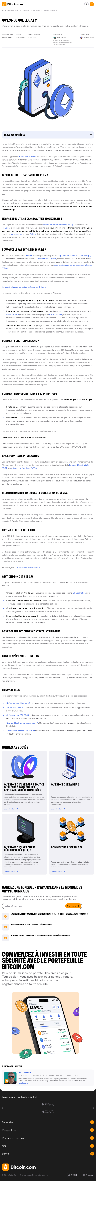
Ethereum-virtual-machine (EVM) (58, 224)
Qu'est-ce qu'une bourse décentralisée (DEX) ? (19, 848)
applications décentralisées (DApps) (74, 255)
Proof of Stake (55, 314)
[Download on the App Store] (48, 1111)
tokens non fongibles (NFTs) (24, 468)
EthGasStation (79, 593)
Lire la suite (23, 1083)
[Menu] (92, 4)
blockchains (16, 234)
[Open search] (86, 4)
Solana (33, 234)
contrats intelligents (47, 258)
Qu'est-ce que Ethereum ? (18, 703)
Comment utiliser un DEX (66, 847)
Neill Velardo (25, 1072)
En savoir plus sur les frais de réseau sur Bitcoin (24, 287)
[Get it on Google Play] (48, 1104)
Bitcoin (29, 255)
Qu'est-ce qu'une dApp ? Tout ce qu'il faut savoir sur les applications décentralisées (24, 787)
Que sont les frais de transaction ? (22, 723)
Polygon (6, 228)
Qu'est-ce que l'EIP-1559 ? (28, 567)
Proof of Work (12, 314)
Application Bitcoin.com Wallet (20, 730)
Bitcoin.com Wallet (27, 156)
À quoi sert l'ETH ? (14, 707)
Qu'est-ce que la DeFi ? (65, 784)
